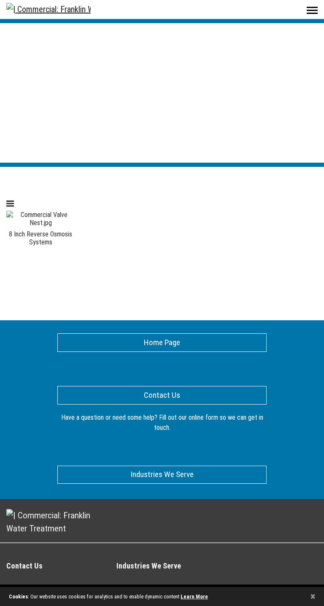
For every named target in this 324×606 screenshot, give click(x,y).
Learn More (194, 596)
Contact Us (24, 565)
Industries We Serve (148, 565)
